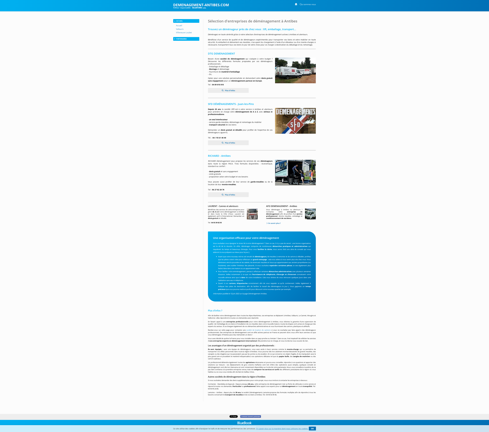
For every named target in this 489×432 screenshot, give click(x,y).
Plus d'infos (229, 90)
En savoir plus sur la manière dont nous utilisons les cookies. (282, 428)
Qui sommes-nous (308, 4)
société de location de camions (258, 330)
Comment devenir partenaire (250, 416)
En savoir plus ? (274, 223)
